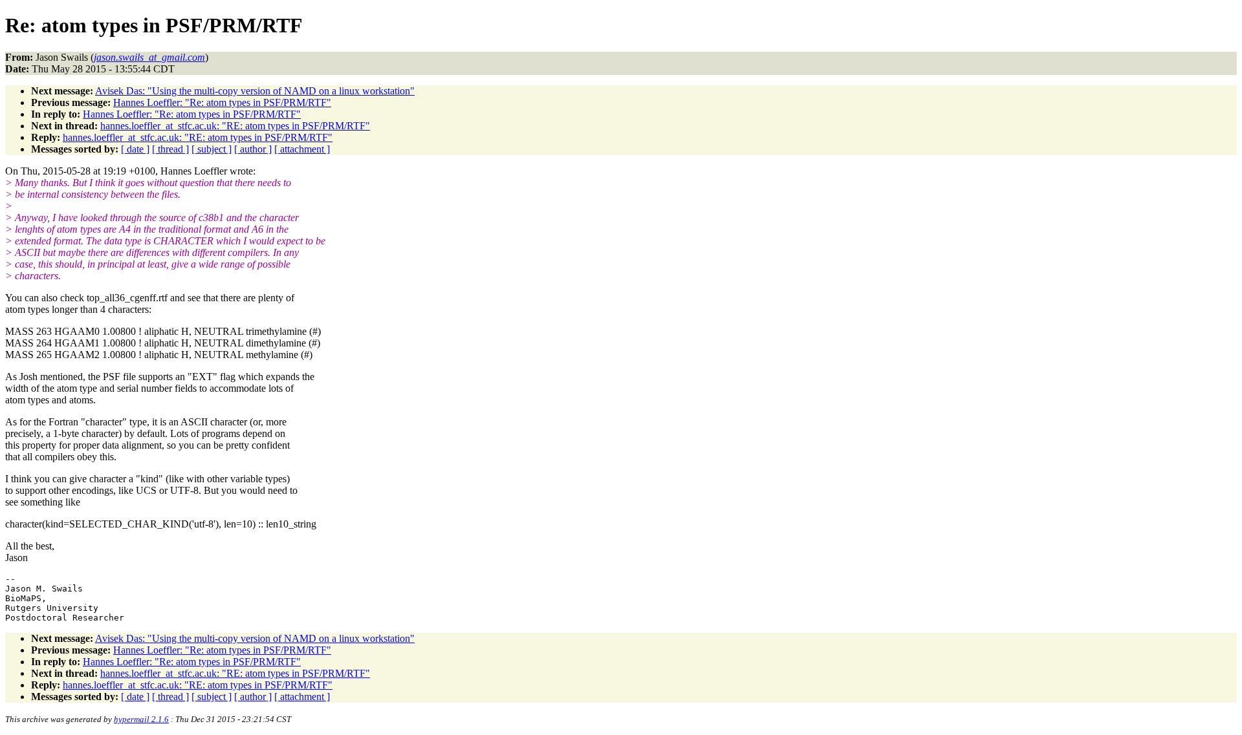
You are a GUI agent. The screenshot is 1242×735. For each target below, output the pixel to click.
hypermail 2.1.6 (141, 719)
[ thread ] (170, 149)
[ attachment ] (302, 149)
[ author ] (253, 149)
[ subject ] (211, 149)
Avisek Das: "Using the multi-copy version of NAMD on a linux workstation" (255, 90)
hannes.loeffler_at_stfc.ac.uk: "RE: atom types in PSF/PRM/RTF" (235, 125)
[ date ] (135, 149)
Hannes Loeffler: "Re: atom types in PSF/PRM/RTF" (222, 102)
